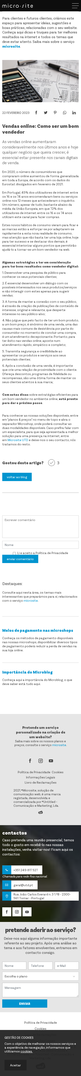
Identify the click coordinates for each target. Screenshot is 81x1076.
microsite (11, 46)
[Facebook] (30, 761)
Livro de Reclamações (40, 782)
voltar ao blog (17, 477)
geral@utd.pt (23, 885)
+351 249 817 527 (26, 870)
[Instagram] (40, 761)
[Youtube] (51, 761)
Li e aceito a (26, 553)
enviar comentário (20, 559)
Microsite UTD (18, 440)
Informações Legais (40, 777)
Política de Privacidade (52, 553)
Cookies (57, 772)
